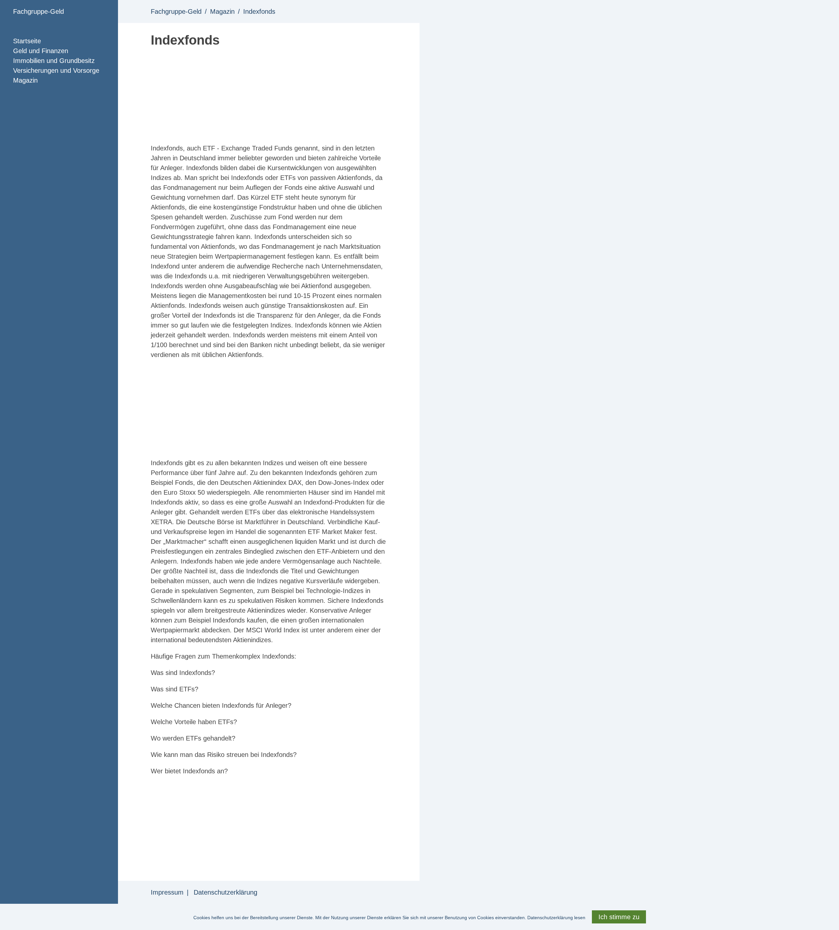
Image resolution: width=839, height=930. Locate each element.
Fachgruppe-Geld (38, 11)
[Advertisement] (269, 97)
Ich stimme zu (618, 916)
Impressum (167, 892)
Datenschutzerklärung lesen (556, 917)
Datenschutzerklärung (225, 892)
